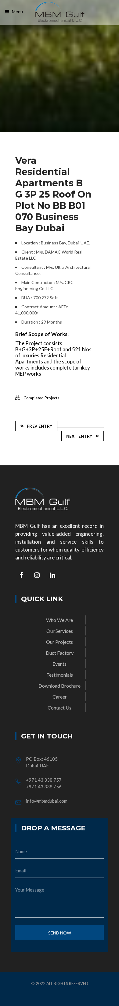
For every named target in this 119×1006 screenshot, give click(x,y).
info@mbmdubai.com (46, 801)
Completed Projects (41, 397)
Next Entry (79, 436)
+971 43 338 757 (44, 780)
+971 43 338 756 (44, 786)
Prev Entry (39, 426)
